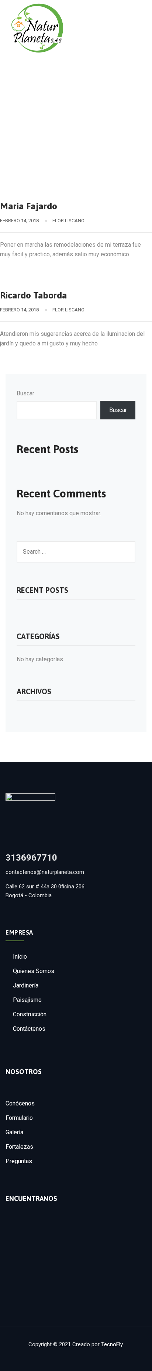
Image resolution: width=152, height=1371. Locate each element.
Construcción (29, 1014)
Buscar (25, 393)
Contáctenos (29, 1028)
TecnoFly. (112, 1344)
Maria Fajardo (28, 206)
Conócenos (20, 1103)
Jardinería (25, 985)
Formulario (19, 1117)
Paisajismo (27, 999)
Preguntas (19, 1161)
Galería (14, 1132)
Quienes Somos (33, 971)
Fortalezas (19, 1146)
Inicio (20, 956)
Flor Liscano (68, 220)
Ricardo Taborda (33, 295)
